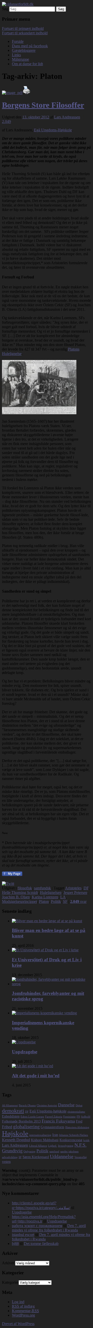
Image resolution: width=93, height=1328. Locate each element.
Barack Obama (27, 1105)
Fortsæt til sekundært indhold (25, 33)
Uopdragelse (24, 1051)
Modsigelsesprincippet (19, 901)
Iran (55, 1135)
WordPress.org (23, 1315)
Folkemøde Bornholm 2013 (21, 1121)
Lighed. (52, 1145)
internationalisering (40, 1135)
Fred (79, 1121)
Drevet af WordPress (18, 1324)
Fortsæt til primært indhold (23, 28)
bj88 (15, 1243)
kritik (86, 1140)
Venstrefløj (80, 1157)
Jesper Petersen (75, 892)
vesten (6, 1162)
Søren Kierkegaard (36, 1157)
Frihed (7, 1127)
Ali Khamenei (10, 1105)
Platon (44, 901)
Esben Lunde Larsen (32, 1116)
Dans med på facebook (30, 46)
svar (78, 901)
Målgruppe (20, 59)
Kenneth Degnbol (16, 1140)
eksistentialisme (76, 1111)
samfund (54, 1151)
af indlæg (23, 1306)
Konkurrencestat (71, 1140)
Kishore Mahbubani (45, 1140)
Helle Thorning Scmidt (20, 892)
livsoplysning (65, 1145)
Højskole (15, 1133)
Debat (79, 1105)
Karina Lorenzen (45, 897)
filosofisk (25, 888)
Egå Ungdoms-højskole (48, 1111)
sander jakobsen (69, 1151)
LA (63, 897)
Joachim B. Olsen (16, 897)
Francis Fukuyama (58, 1121)
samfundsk (42, 888)
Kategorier (10, 1282)
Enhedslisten (11, 1116)
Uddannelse (61, 1156)
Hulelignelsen (51, 892)
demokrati (13, 1111)
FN (78, 1116)
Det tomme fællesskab (41, 1243)
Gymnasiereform (52, 1127)
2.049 (6, 121)
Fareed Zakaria (53, 1116)
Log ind (18, 1302)
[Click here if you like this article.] (8, 883)
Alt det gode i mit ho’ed (36, 1075)
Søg (5, 9)
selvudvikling (10, 1157)
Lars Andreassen (67, 117)
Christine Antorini (47, 1105)
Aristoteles (73, 888)
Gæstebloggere (23, 50)
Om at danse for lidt (27, 64)
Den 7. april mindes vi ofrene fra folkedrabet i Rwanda (49, 1228)
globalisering (26, 1126)
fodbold (85, 1116)
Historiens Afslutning (77, 1127)
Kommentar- (25, 1311)
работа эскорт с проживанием (37, 1226)
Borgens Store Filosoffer (43, 105)
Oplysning (29, 1151)
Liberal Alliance (38, 1145)
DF (86, 888)
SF (65, 901)
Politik (56, 901)
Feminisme (69, 1116)
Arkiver (8, 1263)
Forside (18, 41)
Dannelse (66, 1104)
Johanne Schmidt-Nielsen (73, 1135)
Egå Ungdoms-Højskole (53, 130)
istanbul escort (23, 1234)
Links (16, 55)
